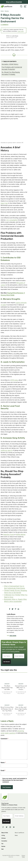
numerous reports (6, 450)
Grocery (7, 11)
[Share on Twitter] (12, 609)
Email (3, 770)
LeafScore (6, 6)
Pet (2, 843)
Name (3, 762)
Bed (2, 849)
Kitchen (3, 838)
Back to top (22, 858)
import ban (4, 203)
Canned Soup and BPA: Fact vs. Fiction (21, 687)
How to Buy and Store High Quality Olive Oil (21, 709)
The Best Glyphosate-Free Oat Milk (7, 687)
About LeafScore (19, 832)
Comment (4, 738)
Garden (3, 846)
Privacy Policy (23, 856)
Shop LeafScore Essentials (14, 2)
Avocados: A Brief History (10, 64)
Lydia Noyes (15, 36)
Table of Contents (9, 61)
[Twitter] (7, 827)
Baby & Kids (4, 832)
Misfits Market (20, 534)
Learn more (20, 31)
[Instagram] (10, 827)
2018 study (14, 380)
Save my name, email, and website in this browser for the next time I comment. (14, 780)
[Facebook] (3, 827)
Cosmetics (4, 841)
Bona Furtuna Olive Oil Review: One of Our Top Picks (7, 709)
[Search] (21, 7)
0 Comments (4, 24)
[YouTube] (14, 827)
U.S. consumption (12, 220)
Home (2, 11)
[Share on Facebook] (9, 609)
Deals (16, 835)
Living (3, 835)
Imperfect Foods (8, 534)
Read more (13, 635)
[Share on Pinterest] (15, 609)
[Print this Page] (18, 609)
